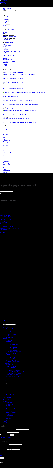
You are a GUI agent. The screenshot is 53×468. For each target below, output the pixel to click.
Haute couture (7, 399)
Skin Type (5, 129)
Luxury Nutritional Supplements (11, 361)
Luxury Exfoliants (10, 367)
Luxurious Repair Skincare (13, 369)
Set (4, 377)
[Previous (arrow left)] (0, 462)
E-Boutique (6, 9)
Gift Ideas (5, 172)
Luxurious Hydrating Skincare (14, 373)
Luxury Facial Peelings (12, 344)
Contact (5, 167)
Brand (4, 156)
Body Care (6, 356)
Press (4, 169)
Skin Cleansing (10, 343)
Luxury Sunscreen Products (13, 351)
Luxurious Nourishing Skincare (14, 376)
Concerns (5, 338)
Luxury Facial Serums (12, 348)
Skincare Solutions (11, 353)
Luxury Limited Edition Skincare (11, 379)
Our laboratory (9, 415)
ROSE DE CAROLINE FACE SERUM (13, 88)
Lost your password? (5, 437)
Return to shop (10, 29)
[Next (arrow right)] (2, 462)
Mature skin (9, 331)
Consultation (6, 170)
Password (3, 432)
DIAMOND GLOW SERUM (10, 96)
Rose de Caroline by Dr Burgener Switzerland (19, 123)
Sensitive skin (9, 337)
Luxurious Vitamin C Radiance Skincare (16, 372)
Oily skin (8, 333)
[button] (28, 76)
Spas (7, 420)
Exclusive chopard (11, 360)
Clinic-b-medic (9, 418)
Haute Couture (7, 8)
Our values (9, 411)
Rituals (5, 401)
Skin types (5, 327)
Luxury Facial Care (8, 340)
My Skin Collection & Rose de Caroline (16, 114)
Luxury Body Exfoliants (12, 359)
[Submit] (0, 193)
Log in (12, 434)
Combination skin (10, 408)
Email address (4, 444)
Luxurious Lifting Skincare (13, 370)
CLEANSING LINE (11, 364)
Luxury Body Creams (11, 357)
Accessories (6, 380)
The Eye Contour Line (12, 366)
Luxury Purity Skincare (12, 374)
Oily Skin (8, 407)
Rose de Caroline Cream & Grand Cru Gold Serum (20, 104)
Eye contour (9, 341)
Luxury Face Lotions (11, 347)
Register (2, 457)
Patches (8, 354)
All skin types (9, 330)
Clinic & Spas (6, 145)
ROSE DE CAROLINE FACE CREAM (13, 78)
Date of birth (3, 449)
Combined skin (10, 328)
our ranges (6, 363)
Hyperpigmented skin (11, 334)
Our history (9, 414)
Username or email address (8, 429)
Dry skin (8, 336)
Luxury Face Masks (11, 346)
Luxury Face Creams (11, 350)
